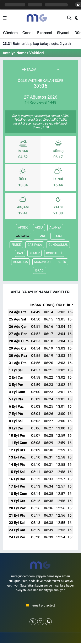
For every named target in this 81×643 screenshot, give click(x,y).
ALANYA (55, 227)
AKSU (39, 227)
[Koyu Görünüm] (74, 18)
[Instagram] (40, 621)
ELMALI (58, 236)
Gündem (10, 32)
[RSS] (48, 621)
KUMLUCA (20, 262)
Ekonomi (44, 32)
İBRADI (39, 270)
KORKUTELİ (54, 253)
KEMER (34, 253)
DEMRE (41, 236)
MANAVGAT (42, 262)
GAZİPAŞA (34, 245)
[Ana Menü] (5, 18)
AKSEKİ (23, 227)
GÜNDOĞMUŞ (58, 245)
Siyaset (63, 32)
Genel (27, 32)
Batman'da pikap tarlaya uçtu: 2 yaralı (37, 44)
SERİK (62, 262)
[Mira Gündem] (37, 18)
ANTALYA (22, 236)
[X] (32, 621)
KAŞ (20, 253)
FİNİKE (16, 245)
